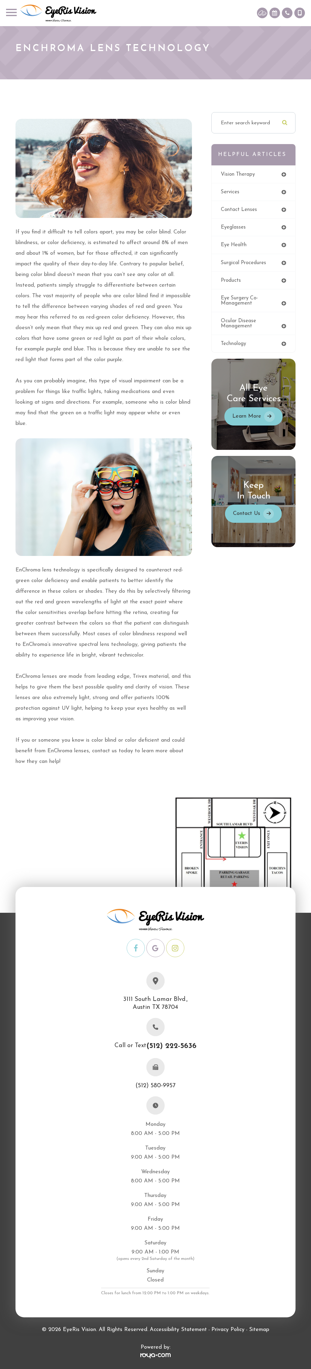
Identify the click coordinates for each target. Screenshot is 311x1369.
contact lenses (239, 209)
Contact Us (246, 513)
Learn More (246, 416)
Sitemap (259, 1330)
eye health (234, 244)
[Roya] (155, 1356)
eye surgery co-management (239, 300)
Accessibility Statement (178, 1330)
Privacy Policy (227, 1330)
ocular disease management (238, 323)
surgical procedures (243, 262)
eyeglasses (233, 227)
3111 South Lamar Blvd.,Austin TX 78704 (155, 1003)
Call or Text (155, 1046)
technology (233, 343)
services (230, 192)
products (231, 280)
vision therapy (238, 174)
